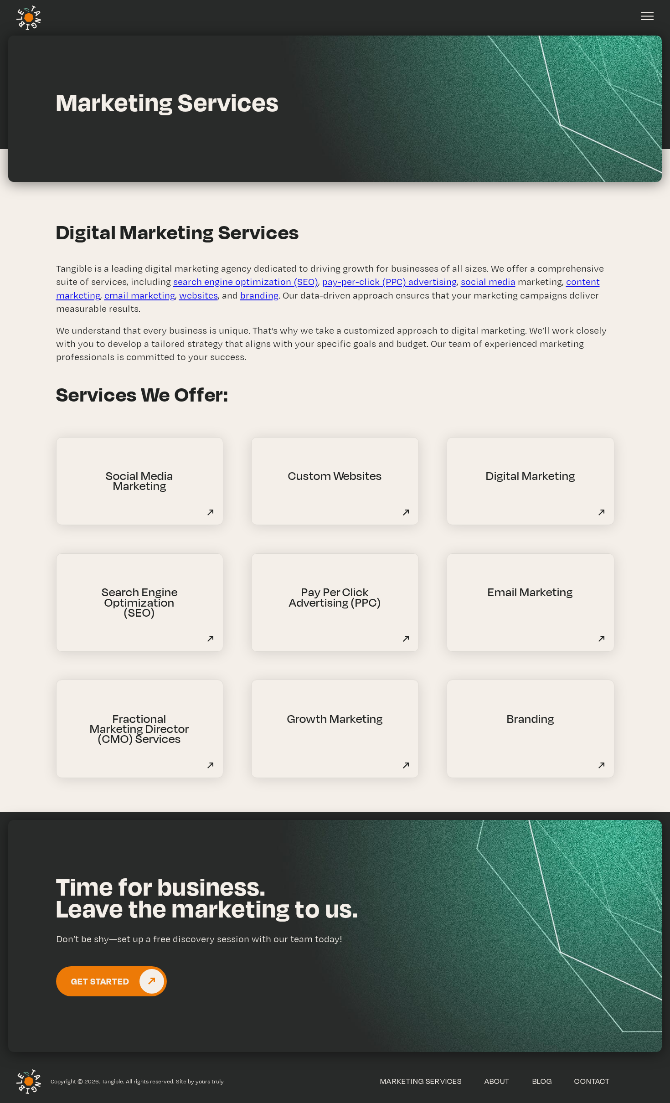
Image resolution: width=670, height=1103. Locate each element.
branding (259, 295)
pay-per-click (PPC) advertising (389, 281)
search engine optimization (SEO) (245, 281)
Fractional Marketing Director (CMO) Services (139, 728)
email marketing (139, 295)
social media (488, 281)
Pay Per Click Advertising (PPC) (335, 597)
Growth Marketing (335, 718)
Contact (592, 1081)
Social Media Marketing (139, 481)
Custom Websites (335, 476)
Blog (542, 1081)
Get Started (100, 981)
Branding (530, 718)
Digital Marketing (530, 476)
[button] (647, 16)
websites (198, 295)
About (497, 1081)
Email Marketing (530, 592)
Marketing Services (421, 1081)
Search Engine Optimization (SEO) (140, 602)
